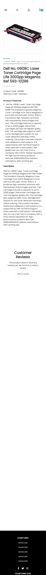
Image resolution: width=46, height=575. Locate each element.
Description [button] (8, 166)
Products (6, 59)
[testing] (23, 4)
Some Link (23, 543)
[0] (40, 9)
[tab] (23, 165)
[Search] (17, 10)
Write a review (23, 274)
